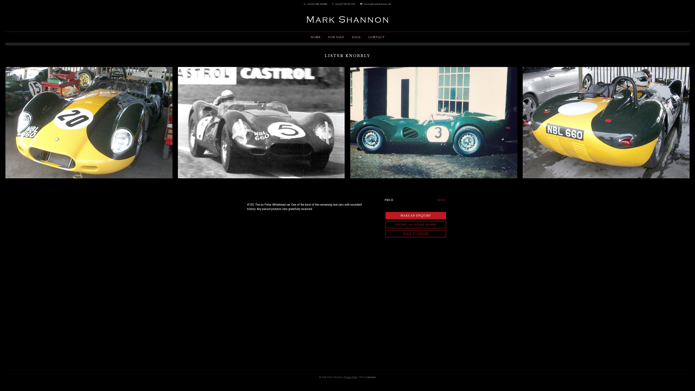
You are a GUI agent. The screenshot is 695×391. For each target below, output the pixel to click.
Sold (356, 37)
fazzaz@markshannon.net (377, 4)
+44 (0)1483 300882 (316, 4)
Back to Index (416, 233)
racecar (371, 377)
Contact (376, 37)
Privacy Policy (350, 377)
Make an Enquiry (416, 215)
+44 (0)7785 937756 (344, 4)
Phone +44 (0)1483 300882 (416, 224)
